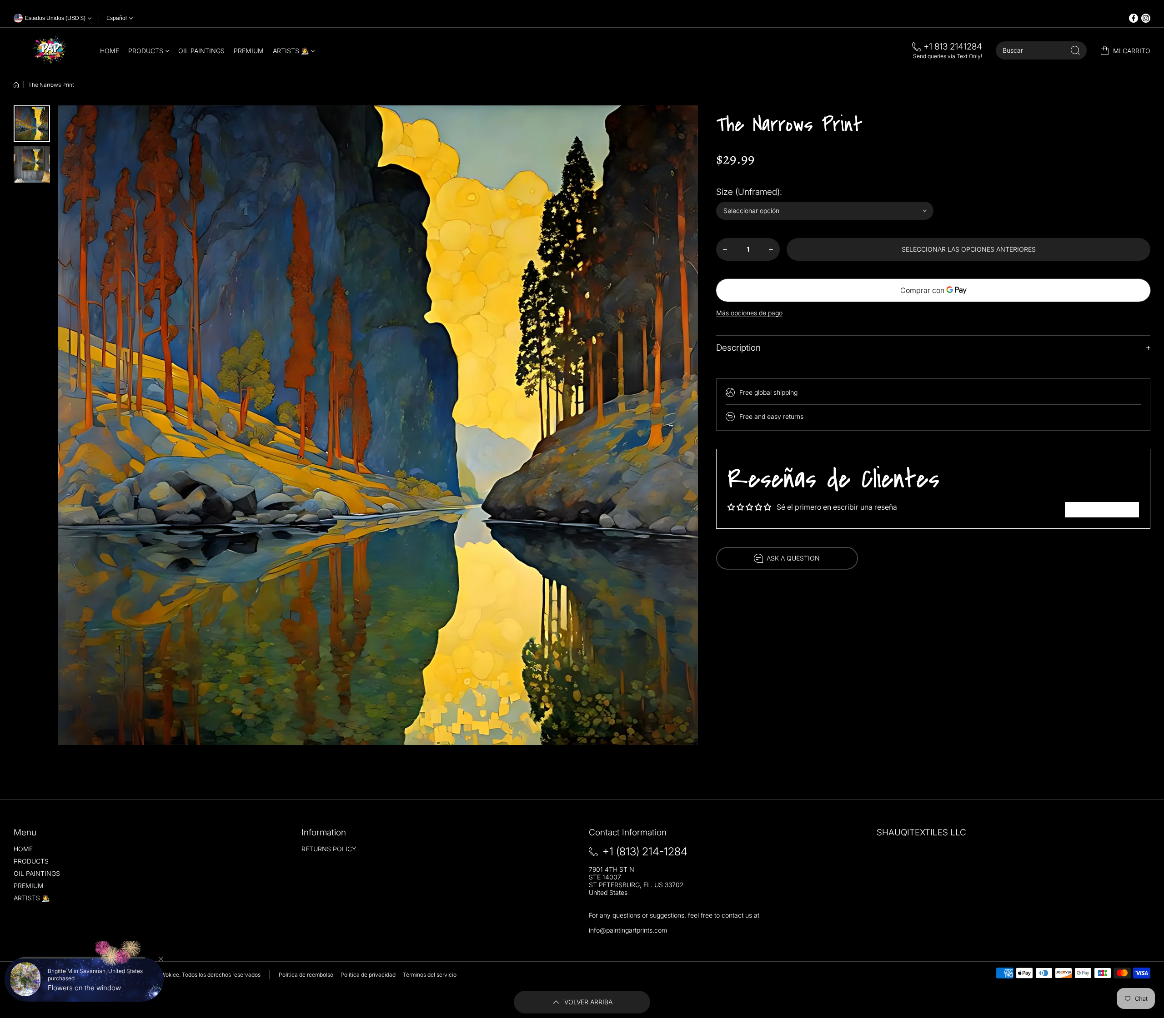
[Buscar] (1075, 50)
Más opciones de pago (749, 313)
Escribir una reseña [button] (1102, 509)
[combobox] (1041, 50)
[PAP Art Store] (50, 50)
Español (116, 18)
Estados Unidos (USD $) (44, 975)
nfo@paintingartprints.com (628, 930)
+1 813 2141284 (952, 46)
